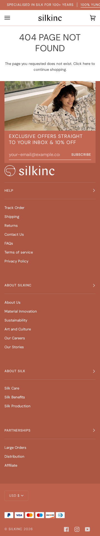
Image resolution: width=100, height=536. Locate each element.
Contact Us (14, 234)
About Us (12, 302)
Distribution (14, 456)
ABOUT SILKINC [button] (18, 285)
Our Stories (14, 347)
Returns (11, 225)
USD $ (14, 495)
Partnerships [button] (17, 430)
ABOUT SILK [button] (14, 371)
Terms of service (18, 252)
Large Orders (15, 447)
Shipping (11, 216)
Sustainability (15, 320)
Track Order (14, 207)
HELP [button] (8, 190)
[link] (29, 170)
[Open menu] (8, 18)
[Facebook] (66, 529)
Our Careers (14, 338)
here (86, 63)
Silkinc (15, 529)
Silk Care (11, 388)
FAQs (8, 243)
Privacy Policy (16, 261)
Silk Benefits (14, 397)
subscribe (81, 154)
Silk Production (17, 406)
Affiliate (10, 465)
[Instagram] (76, 529)
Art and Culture (17, 329)
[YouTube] (87, 529)
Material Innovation (20, 311)
